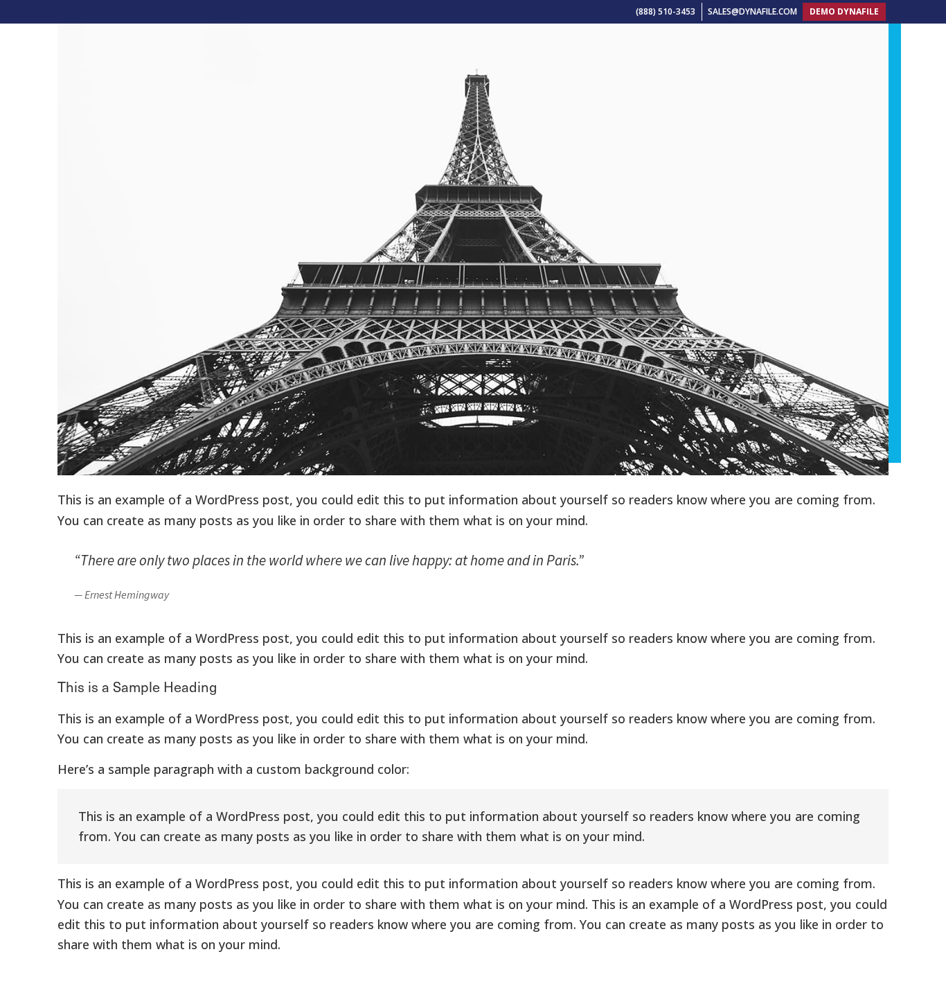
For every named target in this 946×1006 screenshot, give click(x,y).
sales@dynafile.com (752, 11)
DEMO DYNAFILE (844, 11)
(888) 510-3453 (665, 11)
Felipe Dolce (135, 956)
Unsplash (201, 956)
